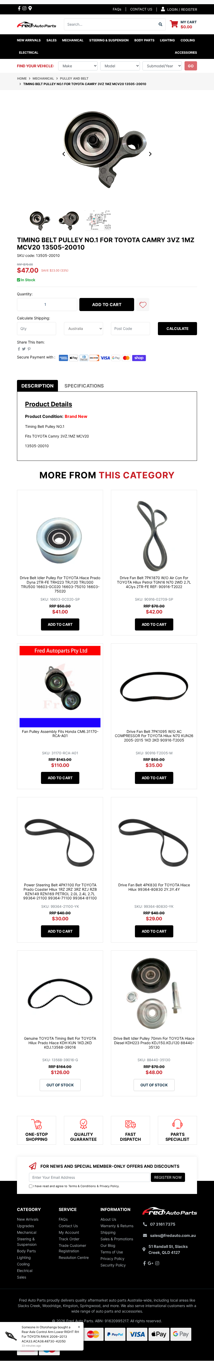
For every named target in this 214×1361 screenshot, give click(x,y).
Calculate (178, 328)
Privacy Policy (109, 1186)
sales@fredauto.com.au (173, 1235)
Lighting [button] (167, 40)
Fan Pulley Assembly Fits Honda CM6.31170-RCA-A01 (60, 733)
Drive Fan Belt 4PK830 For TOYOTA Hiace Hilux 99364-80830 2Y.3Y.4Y (154, 887)
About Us (108, 1219)
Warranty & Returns (116, 1226)
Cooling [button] (188, 40)
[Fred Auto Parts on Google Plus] (30, 8)
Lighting (24, 1257)
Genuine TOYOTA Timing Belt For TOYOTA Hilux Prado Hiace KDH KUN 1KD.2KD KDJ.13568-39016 (60, 1042)
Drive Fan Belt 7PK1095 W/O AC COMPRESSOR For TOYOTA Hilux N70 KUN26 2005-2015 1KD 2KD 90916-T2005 (154, 736)
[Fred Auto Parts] (36, 24)
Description (37, 386)
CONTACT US (141, 9)
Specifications (84, 386)
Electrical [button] (28, 52)
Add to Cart (107, 304)
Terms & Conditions (82, 1186)
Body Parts (26, 1251)
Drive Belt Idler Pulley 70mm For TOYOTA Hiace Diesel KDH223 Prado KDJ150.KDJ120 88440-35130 (154, 1042)
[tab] (37, 386)
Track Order (69, 1239)
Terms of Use (111, 1252)
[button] (142, 304)
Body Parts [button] (144, 40)
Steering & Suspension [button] (109, 40)
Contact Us (68, 1226)
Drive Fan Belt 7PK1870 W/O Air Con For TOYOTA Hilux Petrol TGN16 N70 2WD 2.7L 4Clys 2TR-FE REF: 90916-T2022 (154, 582)
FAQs (117, 9)
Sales (21, 1277)
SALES (51, 40)
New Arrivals (29, 40)
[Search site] (161, 24)
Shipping (108, 1232)
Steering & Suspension (27, 1242)
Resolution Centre (74, 1257)
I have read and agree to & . (76, 1186)
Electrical (24, 1270)
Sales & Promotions (116, 1239)
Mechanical (26, 1232)
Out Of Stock (60, 1085)
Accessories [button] (186, 52)
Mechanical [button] (73, 40)
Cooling (23, 1264)
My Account (69, 1232)
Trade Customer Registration (72, 1248)
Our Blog (107, 1245)
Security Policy (113, 1265)
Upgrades (25, 1226)
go (191, 66)
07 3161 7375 (162, 1224)
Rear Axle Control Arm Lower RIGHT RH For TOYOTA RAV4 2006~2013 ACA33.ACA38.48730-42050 (50, 1336)
